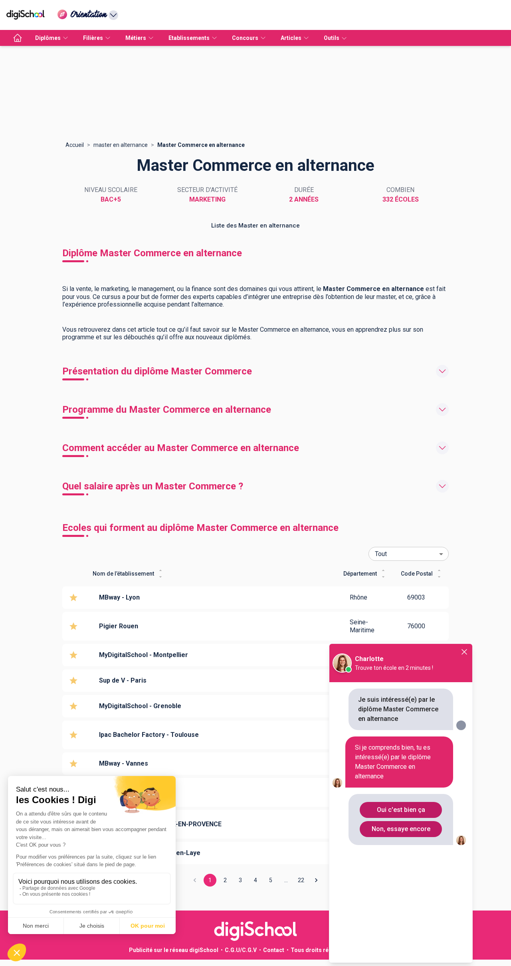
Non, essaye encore (401, 829)
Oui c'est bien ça (401, 810)
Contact (273, 950)
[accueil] (17, 38)
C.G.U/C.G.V (241, 950)
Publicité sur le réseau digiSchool (173, 950)
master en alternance (120, 145)
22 (301, 880)
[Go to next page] (316, 880)
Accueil (74, 145)
